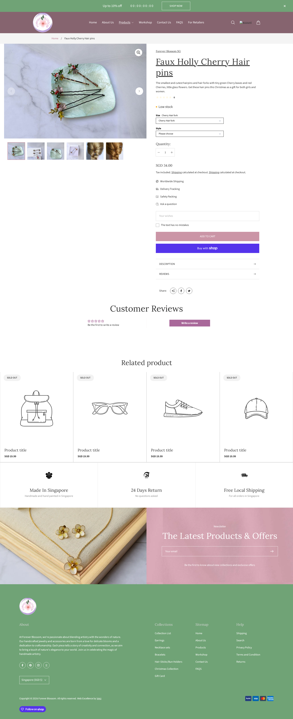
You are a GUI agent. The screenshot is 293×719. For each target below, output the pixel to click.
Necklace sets (162, 647)
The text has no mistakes (175, 225)
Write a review (189, 323)
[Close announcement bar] (284, 6)
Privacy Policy (244, 647)
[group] (16, 151)
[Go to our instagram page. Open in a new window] (38, 665)
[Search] (233, 22)
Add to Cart (207, 236)
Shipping (176, 172)
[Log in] (245, 22)
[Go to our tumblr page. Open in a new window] (46, 665)
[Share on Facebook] (181, 291)
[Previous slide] (11, 91)
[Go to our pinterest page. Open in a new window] (30, 665)
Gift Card (160, 676)
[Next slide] (139, 91)
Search (240, 640)
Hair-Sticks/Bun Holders (168, 662)
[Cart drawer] (258, 22)
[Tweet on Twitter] (189, 291)
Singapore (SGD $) (32, 680)
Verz (99, 698)
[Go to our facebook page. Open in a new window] (22, 665)
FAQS (199, 669)
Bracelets (160, 655)
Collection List (163, 633)
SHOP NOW (176, 6)
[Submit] (273, 551)
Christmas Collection (166, 669)
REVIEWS (164, 274)
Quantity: (163, 144)
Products (201, 647)
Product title (15, 450)
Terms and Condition (248, 655)
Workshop (201, 655)
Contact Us (202, 662)
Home (55, 38)
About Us (201, 640)
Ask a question (168, 204)
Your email (171, 551)
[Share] (173, 291)
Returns (240, 662)
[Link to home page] (27, 607)
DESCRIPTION (167, 264)
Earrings (159, 640)
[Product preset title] (36, 408)
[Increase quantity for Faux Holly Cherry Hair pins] (172, 152)
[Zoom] (138, 52)
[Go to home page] (42, 22)
